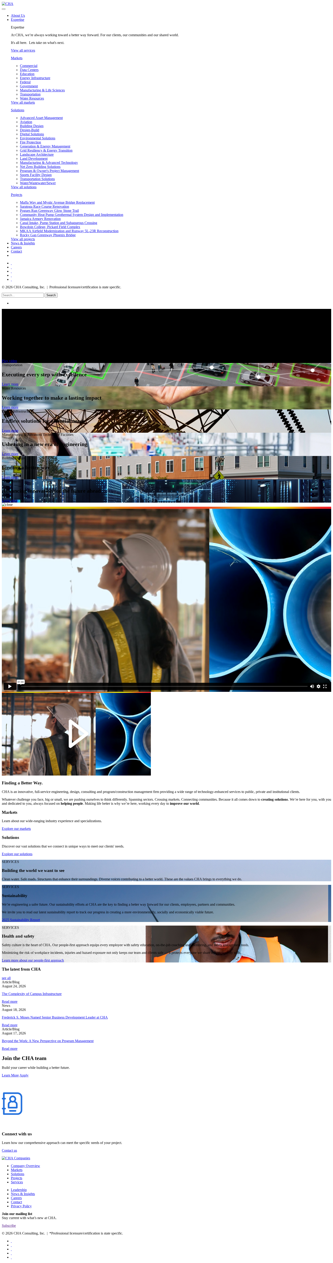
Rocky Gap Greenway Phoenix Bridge (48, 235)
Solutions (17, 110)
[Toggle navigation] (3, 9)
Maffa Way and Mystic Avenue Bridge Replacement (57, 202)
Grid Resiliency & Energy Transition (46, 150)
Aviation (26, 122)
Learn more (10, 384)
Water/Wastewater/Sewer (38, 183)
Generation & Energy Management (45, 146)
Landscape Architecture (37, 154)
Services (17, 1182)
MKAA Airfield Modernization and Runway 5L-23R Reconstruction (69, 231)
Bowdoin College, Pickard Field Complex (50, 227)
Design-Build (29, 130)
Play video (9, 361)
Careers (16, 247)
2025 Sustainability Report (21, 920)
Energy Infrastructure (35, 78)
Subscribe (9, 1225)
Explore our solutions (17, 854)
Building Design (31, 126)
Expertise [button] (17, 19)
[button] (171, 303)
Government (29, 86)
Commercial (28, 66)
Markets (16, 58)
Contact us (9, 1150)
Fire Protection (30, 142)
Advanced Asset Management (41, 118)
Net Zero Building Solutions (40, 167)
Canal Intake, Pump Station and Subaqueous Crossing (58, 223)
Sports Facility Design (36, 175)
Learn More (10, 1075)
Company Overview (25, 1166)
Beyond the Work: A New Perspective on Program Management (48, 1041)
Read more (9, 1001)
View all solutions (23, 187)
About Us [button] (18, 15)
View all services (23, 50)
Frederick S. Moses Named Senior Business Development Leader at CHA (55, 1017)
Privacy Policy (21, 1206)
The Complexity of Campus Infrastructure (32, 994)
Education (27, 74)
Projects (16, 195)
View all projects (23, 239)
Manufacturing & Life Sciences (42, 90)
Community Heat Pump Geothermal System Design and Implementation (71, 215)
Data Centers (29, 70)
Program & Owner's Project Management (49, 171)
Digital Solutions (32, 134)
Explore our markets (16, 829)
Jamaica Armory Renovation (40, 219)
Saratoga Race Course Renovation (44, 206)
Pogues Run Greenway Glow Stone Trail (49, 210)
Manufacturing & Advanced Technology (49, 163)
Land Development (34, 158)
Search (51, 295)
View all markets (23, 102)
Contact (16, 251)
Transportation (30, 94)
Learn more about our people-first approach (33, 960)
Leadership (19, 1190)
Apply (24, 1075)
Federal (25, 82)
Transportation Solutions (37, 179)
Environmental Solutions (37, 138)
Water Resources (32, 98)
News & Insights (23, 243)
